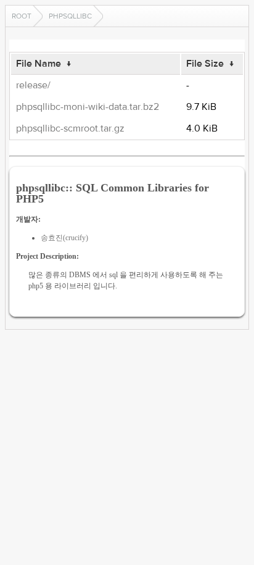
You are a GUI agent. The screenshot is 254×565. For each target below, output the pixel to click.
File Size (205, 63)
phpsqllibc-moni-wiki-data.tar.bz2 (87, 107)
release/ (33, 85)
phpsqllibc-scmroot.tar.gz (70, 128)
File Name (38, 63)
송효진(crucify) (64, 237)
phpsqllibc (70, 16)
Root (21, 16)
